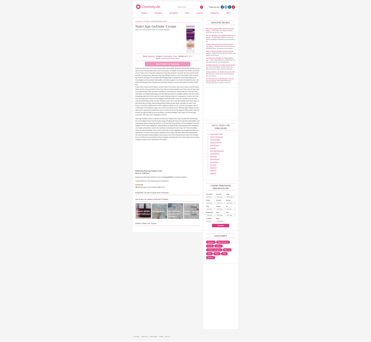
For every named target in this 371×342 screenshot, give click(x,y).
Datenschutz (144, 336)
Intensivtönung (214, 162)
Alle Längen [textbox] (230, 197)
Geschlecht (209, 194)
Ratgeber (173, 13)
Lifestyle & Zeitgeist (214, 250)
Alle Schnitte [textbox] (210, 203)
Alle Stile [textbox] (229, 209)
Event (217, 212)
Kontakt (161, 336)
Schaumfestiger (215, 159)
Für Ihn (210, 246)
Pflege (175, 56)
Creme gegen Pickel (216, 134)
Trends (144, 13)
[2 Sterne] (137, 184)
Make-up (227, 250)
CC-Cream (213, 165)
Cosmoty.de (139, 21)
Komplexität (209, 212)
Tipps (187, 13)
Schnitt (208, 200)
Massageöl (213, 156)
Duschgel (213, 148)
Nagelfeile (213, 173)
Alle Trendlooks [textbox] (211, 221)
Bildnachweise (153, 336)
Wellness (211, 257)
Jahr (227, 212)
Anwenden (220, 225)
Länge (227, 194)
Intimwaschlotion (215, 139)
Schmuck (218, 200)
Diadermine (151, 56)
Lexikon (200, 13)
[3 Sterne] (139, 184)
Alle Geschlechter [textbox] (211, 197)
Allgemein (211, 242)
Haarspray (213, 170)
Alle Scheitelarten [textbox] (221, 209)
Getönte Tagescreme (216, 137)
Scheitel (218, 206)
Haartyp (228, 200)
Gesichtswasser (215, 153)
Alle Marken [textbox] (220, 221)
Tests (228, 13)
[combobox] (210, 197)
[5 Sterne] (142, 184)
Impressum (137, 336)
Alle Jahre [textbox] (229, 215)
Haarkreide (213, 167)
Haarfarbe (219, 194)
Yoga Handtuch (214, 145)
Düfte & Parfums (223, 242)
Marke (218, 218)
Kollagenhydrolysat (216, 142)
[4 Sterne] (140, 184)
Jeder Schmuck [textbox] (221, 203)
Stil (227, 206)
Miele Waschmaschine (217, 151)
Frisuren (158, 13)
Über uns (167, 336)
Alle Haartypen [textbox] (231, 203)
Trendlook (208, 218)
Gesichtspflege (167, 56)
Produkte (214, 13)
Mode (209, 254)
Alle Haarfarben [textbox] (221, 197)
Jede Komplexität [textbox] (211, 215)
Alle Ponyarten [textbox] (211, 209)
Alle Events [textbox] (220, 215)
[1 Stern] (136, 184)
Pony (207, 206)
